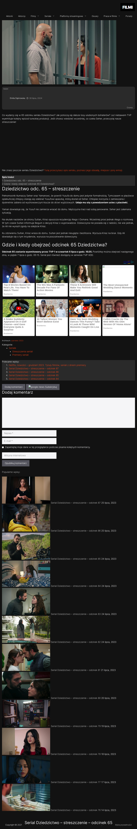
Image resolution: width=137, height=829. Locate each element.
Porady (129, 16)
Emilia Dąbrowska (17, 98)
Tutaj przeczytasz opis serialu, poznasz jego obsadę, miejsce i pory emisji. (83, 170)
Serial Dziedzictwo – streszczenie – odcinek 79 (76, 726)
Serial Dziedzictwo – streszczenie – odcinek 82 (76, 642)
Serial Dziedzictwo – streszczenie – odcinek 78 (76, 754)
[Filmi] (127, 7)
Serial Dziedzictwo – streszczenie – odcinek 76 (76, 810)
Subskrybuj (50, 387)
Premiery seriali (20, 355)
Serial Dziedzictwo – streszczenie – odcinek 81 (75, 670)
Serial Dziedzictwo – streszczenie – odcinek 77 (76, 782)
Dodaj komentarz (14, 387)
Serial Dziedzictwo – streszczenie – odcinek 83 (76, 614)
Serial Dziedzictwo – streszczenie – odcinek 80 (76, 698)
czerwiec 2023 (17, 340)
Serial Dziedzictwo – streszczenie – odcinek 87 (34, 368)
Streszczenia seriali (22, 351)
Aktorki (9, 16)
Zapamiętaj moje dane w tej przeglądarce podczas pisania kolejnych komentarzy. (47, 447)
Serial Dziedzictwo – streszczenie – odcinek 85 (34, 375)
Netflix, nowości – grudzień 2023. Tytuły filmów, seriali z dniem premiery (47, 365)
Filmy (33, 16)
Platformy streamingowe (71, 16)
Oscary (95, 16)
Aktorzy (21, 16)
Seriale (48, 16)
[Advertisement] (68, 146)
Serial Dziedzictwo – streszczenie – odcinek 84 (34, 378)
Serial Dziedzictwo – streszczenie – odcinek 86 (34, 372)
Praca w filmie (110, 16)
